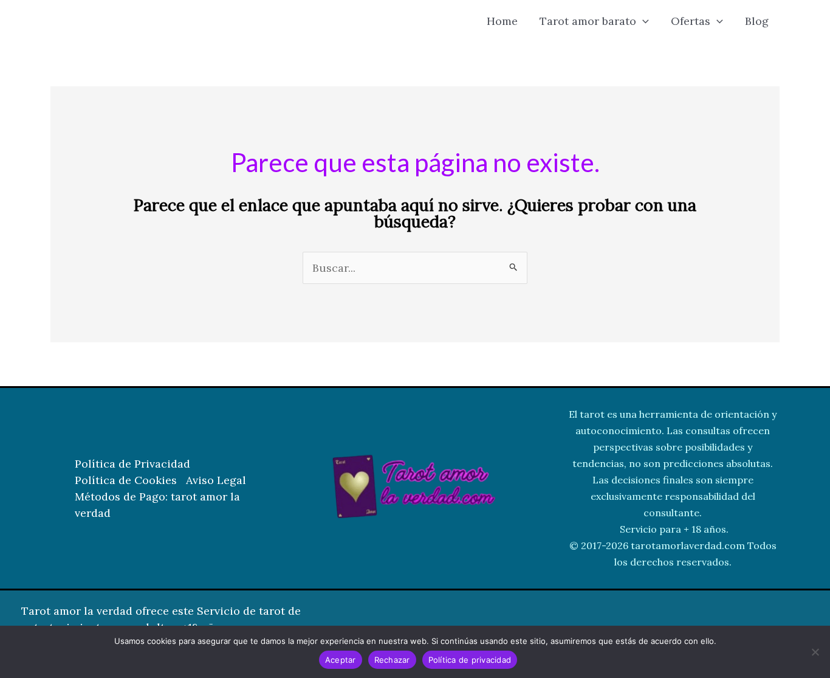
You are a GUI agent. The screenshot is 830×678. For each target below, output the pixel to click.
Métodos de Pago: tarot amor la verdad (157, 504)
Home (502, 21)
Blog (757, 21)
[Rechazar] (815, 652)
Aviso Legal (216, 480)
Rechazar (392, 660)
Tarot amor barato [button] (588, 21)
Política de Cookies (126, 480)
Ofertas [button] (690, 21)
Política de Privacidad (132, 464)
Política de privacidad (470, 660)
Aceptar (340, 660)
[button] (642, 21)
